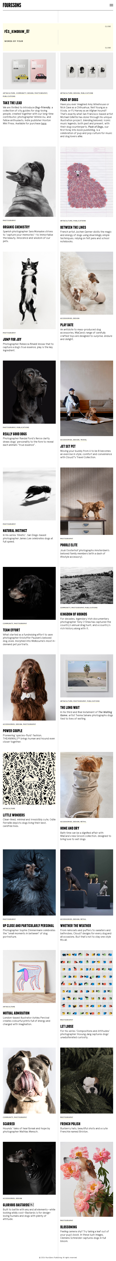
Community (21, 93)
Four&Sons (58, 4)
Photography (41, 93)
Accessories (66, 318)
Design (30, 93)
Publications (9, 96)
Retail (83, 821)
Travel (84, 440)
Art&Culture (9, 93)
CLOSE (108, 26)
